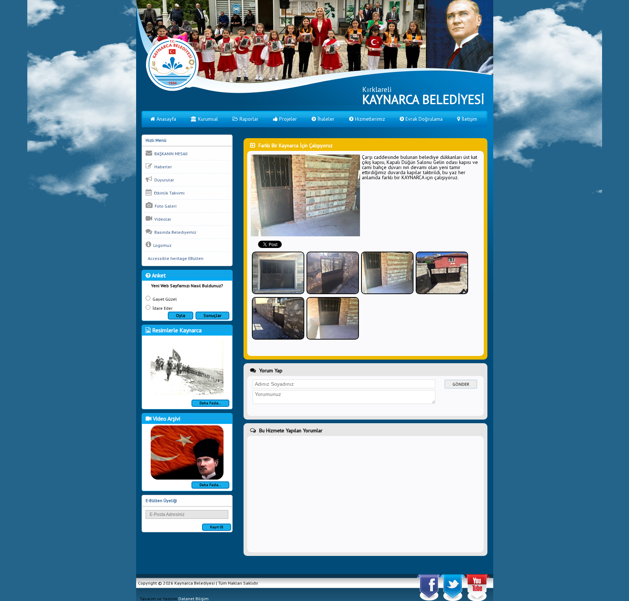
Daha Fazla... (210, 403)
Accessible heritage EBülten (174, 258)
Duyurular (163, 180)
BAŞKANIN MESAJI (169, 153)
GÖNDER (460, 384)
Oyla (180, 315)
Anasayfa (165, 119)
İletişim (468, 119)
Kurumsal (207, 119)
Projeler (287, 119)
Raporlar (248, 119)
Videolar (161, 219)
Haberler (162, 166)
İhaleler (325, 119)
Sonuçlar (212, 315)
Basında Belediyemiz (174, 232)
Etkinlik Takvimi (168, 193)
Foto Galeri (165, 206)
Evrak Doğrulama (423, 119)
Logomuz (161, 245)
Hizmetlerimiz (369, 119)
